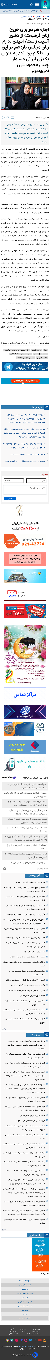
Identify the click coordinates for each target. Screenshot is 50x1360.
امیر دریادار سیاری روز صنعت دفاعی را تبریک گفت (25, 937)
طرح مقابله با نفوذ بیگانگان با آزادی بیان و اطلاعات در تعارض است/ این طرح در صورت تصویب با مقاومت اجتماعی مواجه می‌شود (24, 1089)
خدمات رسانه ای (15, 1334)
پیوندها (13, 1331)
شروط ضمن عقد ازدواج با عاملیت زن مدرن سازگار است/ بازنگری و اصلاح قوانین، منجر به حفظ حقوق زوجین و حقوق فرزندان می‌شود (24, 433)
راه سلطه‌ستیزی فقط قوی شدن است (30, 882)
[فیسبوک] (34, 1341)
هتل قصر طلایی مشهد (25, 1293)
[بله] (11, 1341)
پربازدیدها (35, 1034)
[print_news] (3, 117)
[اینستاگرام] (25, 1341)
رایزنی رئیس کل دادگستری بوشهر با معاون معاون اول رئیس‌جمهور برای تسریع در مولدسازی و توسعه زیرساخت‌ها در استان (24, 1193)
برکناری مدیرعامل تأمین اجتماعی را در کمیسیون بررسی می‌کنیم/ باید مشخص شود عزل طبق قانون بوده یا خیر (25, 1045)
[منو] (37, 4)
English (14, 4)
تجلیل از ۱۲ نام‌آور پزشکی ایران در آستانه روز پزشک (25, 980)
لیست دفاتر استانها (34, 1334)
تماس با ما (37, 1329)
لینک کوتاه (44, 343)
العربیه (6, 4)
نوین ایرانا (44, 1273)
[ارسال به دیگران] (12, 117)
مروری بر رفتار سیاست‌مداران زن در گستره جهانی (24, 461)
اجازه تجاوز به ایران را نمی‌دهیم (32, 995)
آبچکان (25, 1314)
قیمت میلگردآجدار (25, 1285)
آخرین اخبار (34, 875)
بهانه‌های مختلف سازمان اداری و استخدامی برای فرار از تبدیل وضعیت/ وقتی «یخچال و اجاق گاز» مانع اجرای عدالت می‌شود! (20, 11)
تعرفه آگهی (36, 1331)
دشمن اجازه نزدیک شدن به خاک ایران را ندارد (27, 957)
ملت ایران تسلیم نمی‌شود (34, 952)
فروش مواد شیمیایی (25, 1302)
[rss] (44, 1340)
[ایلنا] (45, 4)
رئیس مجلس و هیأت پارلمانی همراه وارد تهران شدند (24, 914)
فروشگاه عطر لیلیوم (25, 1306)
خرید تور (25, 1298)
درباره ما (23, 1329)
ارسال (10, 498)
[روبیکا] (6, 1341)
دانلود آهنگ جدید (25, 1281)
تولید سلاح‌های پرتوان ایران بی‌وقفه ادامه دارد (27, 990)
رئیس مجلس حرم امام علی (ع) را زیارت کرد (28, 985)
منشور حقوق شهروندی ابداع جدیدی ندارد (27, 454)
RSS (23, 1331)
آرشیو (4, 1029)
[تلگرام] (20, 1341)
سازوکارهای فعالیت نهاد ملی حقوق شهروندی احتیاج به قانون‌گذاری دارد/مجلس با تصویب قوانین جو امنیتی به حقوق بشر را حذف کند (26, 418)
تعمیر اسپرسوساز (25, 1318)
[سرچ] (31, 4)
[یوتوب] (39, 1341)
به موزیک (25, 1289)
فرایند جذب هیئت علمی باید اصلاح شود (29, 1121)
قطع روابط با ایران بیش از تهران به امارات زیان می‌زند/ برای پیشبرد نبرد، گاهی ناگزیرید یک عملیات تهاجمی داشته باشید (24, 1076)
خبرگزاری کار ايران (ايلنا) (28, 1346)
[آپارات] (15, 1341)
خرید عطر (25, 1310)
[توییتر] (30, 1341)
